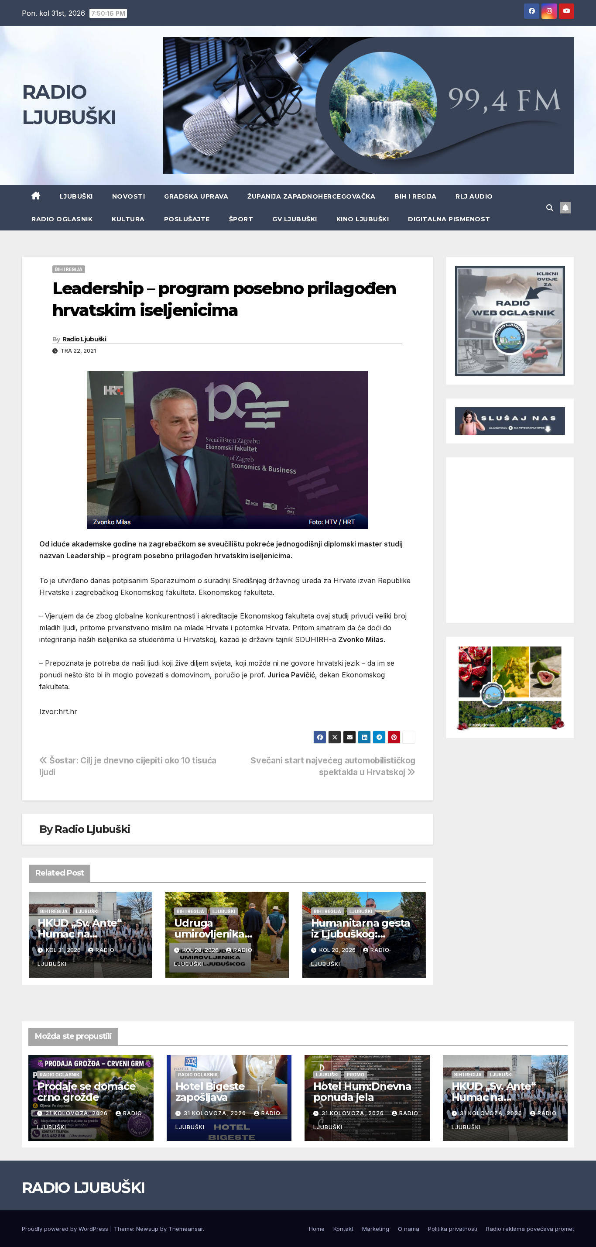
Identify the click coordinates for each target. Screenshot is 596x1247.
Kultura (128, 219)
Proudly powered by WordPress (66, 1228)
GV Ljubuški (294, 219)
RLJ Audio (474, 196)
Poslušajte (187, 219)
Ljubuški (76, 196)
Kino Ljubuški (362, 219)
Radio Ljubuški (84, 339)
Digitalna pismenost (449, 219)
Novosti (128, 196)
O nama (408, 1228)
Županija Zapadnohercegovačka (311, 196)
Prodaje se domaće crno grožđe (86, 1091)
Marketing (375, 1228)
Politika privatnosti (452, 1228)
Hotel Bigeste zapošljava (210, 1091)
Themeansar (185, 1228)
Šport (241, 219)
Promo (355, 1074)
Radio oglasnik (61, 219)
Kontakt (343, 1228)
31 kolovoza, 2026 (77, 1113)
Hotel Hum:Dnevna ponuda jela (362, 1091)
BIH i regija (415, 196)
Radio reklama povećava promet (530, 1228)
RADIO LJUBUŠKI (83, 1187)
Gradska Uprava (196, 196)
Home (317, 1228)
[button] (549, 207)
